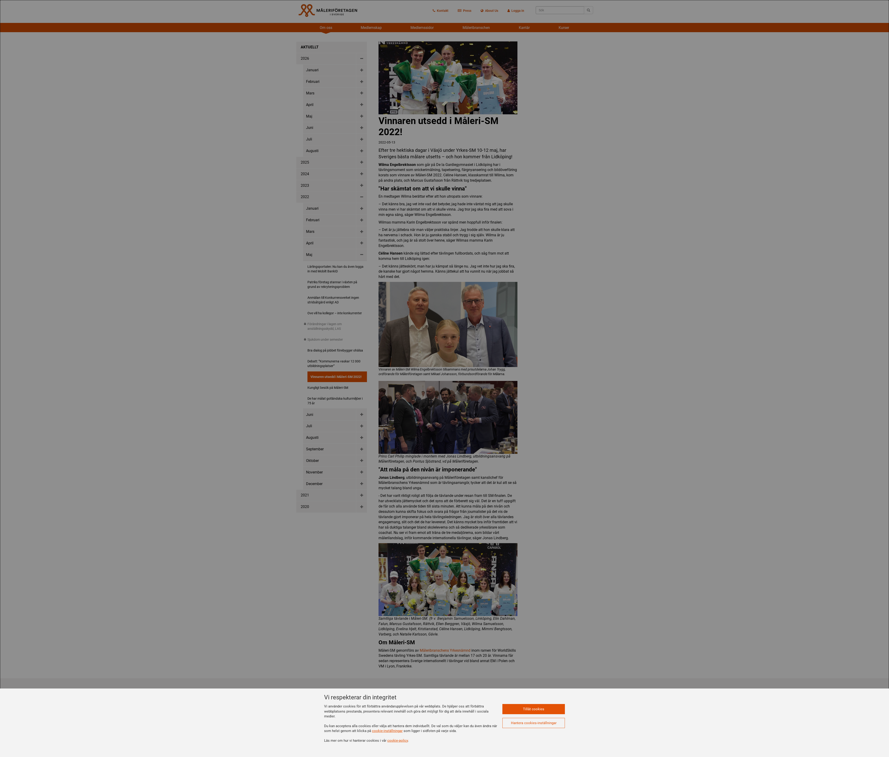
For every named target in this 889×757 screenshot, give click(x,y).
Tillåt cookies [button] (533, 709)
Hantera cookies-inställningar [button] (534, 723)
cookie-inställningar (387, 731)
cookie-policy (397, 740)
